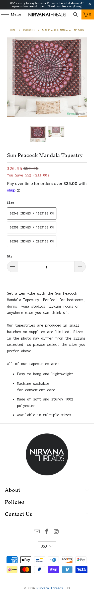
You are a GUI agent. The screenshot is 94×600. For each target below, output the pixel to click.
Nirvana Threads (50, 588)
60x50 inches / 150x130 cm (32, 227)
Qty (9, 256)
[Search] (75, 14)
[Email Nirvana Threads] (37, 532)
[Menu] (3, 14)
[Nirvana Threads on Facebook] (47, 532)
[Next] (83, 78)
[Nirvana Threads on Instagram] (56, 532)
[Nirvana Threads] (47, 14)
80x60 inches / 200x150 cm (32, 241)
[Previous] (11, 78)
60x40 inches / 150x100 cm (32, 213)
